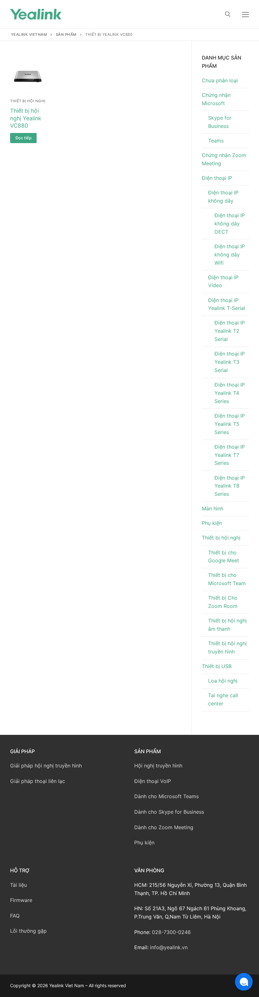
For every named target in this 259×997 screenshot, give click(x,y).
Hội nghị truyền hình (158, 765)
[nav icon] (245, 14)
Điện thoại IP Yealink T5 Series (229, 424)
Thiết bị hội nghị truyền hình (227, 647)
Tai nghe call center (223, 699)
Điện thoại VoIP (152, 781)
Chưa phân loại (220, 80)
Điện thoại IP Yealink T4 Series (229, 393)
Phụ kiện (212, 523)
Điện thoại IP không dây (223, 196)
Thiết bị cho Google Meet (223, 556)
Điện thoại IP (217, 178)
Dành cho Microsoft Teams (166, 796)
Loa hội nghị (223, 681)
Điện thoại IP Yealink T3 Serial (229, 361)
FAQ (15, 915)
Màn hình (212, 508)
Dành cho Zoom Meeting (163, 827)
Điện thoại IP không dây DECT (229, 223)
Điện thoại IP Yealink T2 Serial (229, 330)
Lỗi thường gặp (28, 931)
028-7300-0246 (171, 932)
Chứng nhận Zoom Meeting (224, 159)
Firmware (21, 900)
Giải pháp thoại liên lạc (37, 781)
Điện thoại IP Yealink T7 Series (229, 455)
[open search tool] (228, 14)
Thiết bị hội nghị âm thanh (227, 624)
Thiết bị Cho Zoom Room (223, 602)
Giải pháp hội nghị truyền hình (46, 765)
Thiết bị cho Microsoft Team (227, 579)
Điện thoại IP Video (223, 281)
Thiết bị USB (217, 666)
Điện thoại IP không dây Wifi (229, 254)
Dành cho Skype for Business (169, 812)
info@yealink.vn (169, 947)
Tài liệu (18, 885)
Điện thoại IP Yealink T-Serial (226, 304)
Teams (216, 140)
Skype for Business (220, 122)
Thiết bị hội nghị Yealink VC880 (25, 118)
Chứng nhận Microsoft (216, 99)
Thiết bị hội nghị (27, 101)
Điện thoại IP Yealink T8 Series (229, 486)
